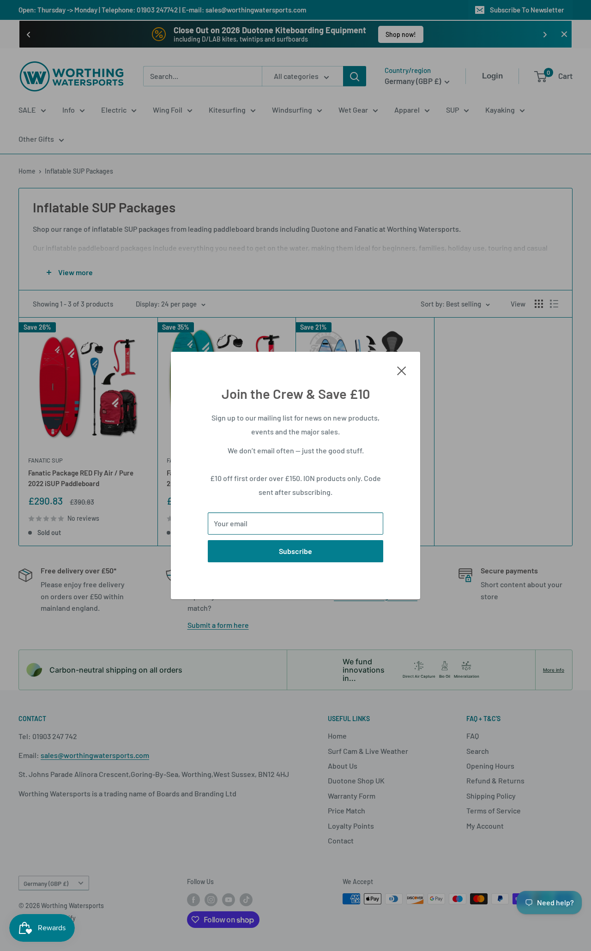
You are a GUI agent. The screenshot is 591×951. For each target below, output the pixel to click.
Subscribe (295, 551)
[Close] (401, 370)
